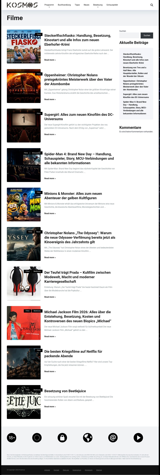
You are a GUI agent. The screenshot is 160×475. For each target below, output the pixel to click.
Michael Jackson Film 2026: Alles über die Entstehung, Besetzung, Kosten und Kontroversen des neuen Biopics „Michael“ (77, 316)
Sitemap (99, 470)
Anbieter (47, 470)
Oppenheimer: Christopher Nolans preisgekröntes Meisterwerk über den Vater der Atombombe (78, 79)
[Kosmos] (22, 4)
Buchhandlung (64, 5)
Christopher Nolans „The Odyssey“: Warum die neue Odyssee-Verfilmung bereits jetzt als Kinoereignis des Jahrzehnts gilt (79, 237)
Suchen (122, 31)
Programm (49, 5)
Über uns (66, 470)
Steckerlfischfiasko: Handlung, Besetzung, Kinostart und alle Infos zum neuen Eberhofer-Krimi (77, 40)
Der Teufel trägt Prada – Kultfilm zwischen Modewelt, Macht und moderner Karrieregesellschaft (77, 276)
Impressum (88, 470)
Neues (86, 5)
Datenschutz (77, 470)
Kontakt (56, 470)
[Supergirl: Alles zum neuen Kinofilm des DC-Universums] (24, 125)
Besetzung (97, 5)
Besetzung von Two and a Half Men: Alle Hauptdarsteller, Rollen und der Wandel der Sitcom (135, 72)
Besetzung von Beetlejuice (65, 391)
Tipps (77, 5)
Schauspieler (112, 5)
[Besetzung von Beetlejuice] (24, 402)
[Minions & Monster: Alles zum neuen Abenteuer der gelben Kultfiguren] (24, 205)
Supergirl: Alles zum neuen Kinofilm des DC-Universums (136, 95)
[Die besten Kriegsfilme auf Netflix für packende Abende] (24, 362)
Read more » (50, 60)
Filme (39, 34)
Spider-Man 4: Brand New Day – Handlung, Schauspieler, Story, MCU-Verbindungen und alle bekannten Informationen (79, 158)
